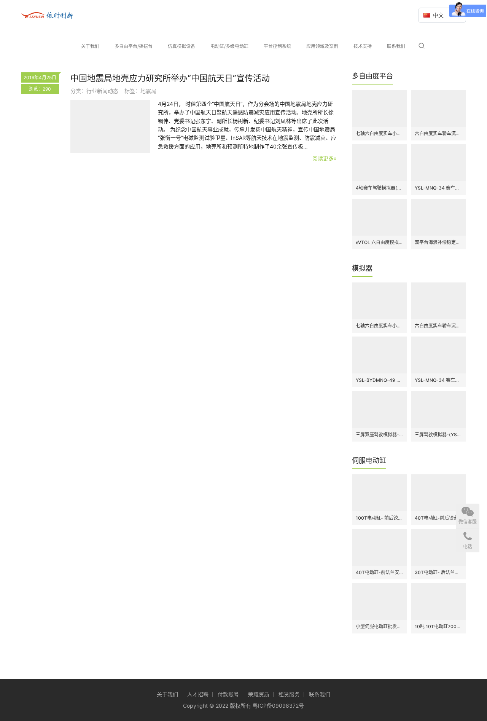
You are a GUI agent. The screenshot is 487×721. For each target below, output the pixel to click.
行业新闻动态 (102, 91)
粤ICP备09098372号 (278, 705)
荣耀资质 (258, 694)
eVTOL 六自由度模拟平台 (379, 242)
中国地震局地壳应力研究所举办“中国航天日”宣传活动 (170, 78)
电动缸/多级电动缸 (229, 46)
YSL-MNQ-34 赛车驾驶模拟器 (438, 188)
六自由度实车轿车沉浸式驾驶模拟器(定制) (438, 133)
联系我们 (396, 46)
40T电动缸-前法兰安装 (379, 572)
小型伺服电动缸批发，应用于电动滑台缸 (379, 626)
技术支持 (362, 46)
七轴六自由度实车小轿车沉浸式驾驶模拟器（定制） (379, 133)
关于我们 (90, 46)
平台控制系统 (277, 46)
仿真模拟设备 (181, 46)
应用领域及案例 (322, 46)
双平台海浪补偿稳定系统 (438, 242)
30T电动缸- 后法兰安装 (438, 572)
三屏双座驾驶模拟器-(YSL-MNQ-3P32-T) (379, 434)
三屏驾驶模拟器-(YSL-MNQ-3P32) (438, 434)
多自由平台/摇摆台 (134, 46)
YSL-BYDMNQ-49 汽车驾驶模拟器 (379, 380)
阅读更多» (324, 158)
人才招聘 (197, 694)
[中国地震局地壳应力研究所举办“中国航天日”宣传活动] (110, 126)
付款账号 (228, 694)
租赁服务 (289, 694)
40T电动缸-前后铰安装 (438, 518)
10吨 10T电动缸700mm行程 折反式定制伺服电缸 (438, 626)
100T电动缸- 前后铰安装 (379, 518)
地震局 (148, 91)
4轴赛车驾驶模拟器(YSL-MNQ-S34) (379, 188)
